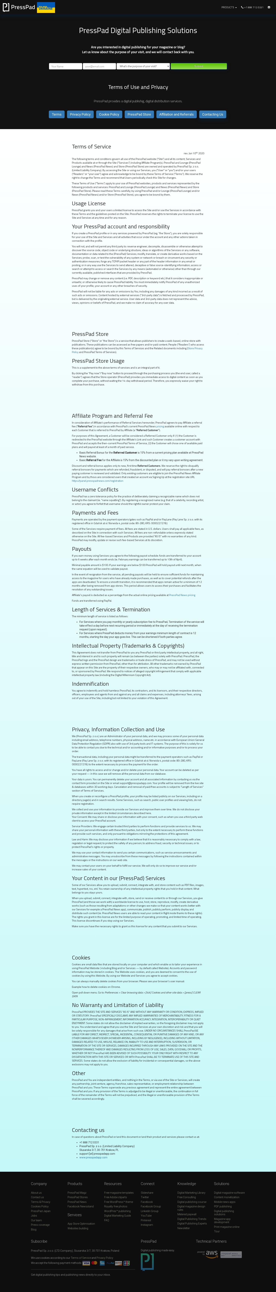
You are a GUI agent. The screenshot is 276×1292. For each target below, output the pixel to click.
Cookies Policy (40, 1206)
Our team (36, 1220)
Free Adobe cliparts (115, 1197)
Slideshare (147, 1192)
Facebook (147, 1201)
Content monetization (226, 1197)
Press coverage (40, 1224)
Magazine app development (222, 1221)
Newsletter (183, 1228)
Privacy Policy (80, 114)
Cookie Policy (109, 114)
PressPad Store (139, 114)
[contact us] (269, 7)
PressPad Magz (77, 1192)
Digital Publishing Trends (191, 1219)
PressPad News (77, 1201)
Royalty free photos (115, 1206)
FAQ (106, 1220)
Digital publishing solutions (224, 1213)
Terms (57, 114)
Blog (33, 1229)
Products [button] (228, 7)
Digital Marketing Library (191, 1192)
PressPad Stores (78, 1197)
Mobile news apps (224, 1201)
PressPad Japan (41, 1211)
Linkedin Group (149, 1211)
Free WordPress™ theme (118, 1201)
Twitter (145, 1197)
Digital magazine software (229, 1192)
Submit (198, 66)
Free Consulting (186, 1197)
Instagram (147, 1224)
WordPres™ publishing (117, 1211)
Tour (217, 1231)
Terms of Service (81, 1257)
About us (36, 1192)
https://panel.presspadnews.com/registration (97, 481)
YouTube (146, 1215)
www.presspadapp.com (93, 1157)
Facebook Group (151, 1206)
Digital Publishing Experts (192, 1223)
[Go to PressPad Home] (34, 7)
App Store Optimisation (81, 1223)
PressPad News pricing (182, 595)
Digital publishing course (191, 1201)
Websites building (78, 1228)
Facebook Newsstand (81, 1206)
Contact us (37, 1197)
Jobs (34, 1215)
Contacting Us (212, 114)
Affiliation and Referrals (176, 114)
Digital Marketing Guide (117, 1215)
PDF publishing (223, 1206)
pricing (160, 426)
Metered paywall (186, 1214)
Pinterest (146, 1220)
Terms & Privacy (40, 1201)
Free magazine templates (119, 1192)
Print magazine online (226, 1226)
